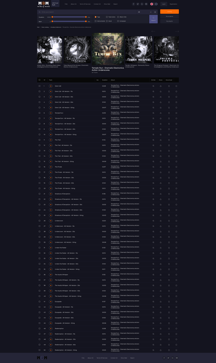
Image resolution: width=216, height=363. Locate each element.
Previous (153, 31)
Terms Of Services (85, 4)
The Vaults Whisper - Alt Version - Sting (68, 296)
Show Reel (107, 4)
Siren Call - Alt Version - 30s (64, 97)
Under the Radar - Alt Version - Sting (67, 269)
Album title (123, 17)
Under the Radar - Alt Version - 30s (66, 258)
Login (164, 4)
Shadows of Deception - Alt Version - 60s (68, 210)
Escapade (58, 301)
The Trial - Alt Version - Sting (64, 161)
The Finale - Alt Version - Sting (65, 188)
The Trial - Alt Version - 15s (63, 145)
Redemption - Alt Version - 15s (65, 334)
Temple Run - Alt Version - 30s (65, 124)
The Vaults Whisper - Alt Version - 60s (67, 291)
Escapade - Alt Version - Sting (65, 323)
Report (115, 4)
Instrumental (101, 21)
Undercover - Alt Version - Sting (65, 242)
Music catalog (45, 27)
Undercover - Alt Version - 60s (65, 237)
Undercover (59, 221)
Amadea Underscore (56, 27)
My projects (169, 16)
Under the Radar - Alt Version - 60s (66, 264)
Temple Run (59, 113)
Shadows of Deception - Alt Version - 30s (68, 204)
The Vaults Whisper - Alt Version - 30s (67, 285)
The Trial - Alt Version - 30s (63, 150)
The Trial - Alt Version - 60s (63, 156)
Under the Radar (60, 247)
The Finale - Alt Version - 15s (64, 172)
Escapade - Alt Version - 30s (64, 312)
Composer (123, 21)
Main (38, 27)
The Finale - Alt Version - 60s (64, 183)
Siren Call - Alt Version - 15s (64, 91)
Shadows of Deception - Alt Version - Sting (69, 215)
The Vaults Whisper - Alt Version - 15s (67, 280)
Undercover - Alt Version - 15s (64, 226)
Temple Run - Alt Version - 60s (65, 129)
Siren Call (58, 86)
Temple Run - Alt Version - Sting (65, 134)
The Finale (58, 167)
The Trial (57, 140)
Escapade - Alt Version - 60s (64, 318)
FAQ (66, 4)
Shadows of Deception (62, 194)
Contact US (97, 4)
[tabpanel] (48, 52)
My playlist (169, 21)
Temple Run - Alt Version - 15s (65, 118)
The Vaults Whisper (61, 274)
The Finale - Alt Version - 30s (64, 177)
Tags (98, 17)
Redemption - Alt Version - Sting (66, 350)
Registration (173, 4)
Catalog (169, 11)
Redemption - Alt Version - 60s (65, 344)
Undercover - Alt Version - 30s (65, 231)
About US (73, 4)
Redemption (59, 328)
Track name (111, 17)
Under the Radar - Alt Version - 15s (66, 253)
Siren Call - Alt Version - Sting (64, 107)
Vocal (110, 21)
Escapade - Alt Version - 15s (64, 307)
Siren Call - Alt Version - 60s (64, 102)
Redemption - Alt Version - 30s (65, 339)
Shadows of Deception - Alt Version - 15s (68, 199)
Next (177, 31)
